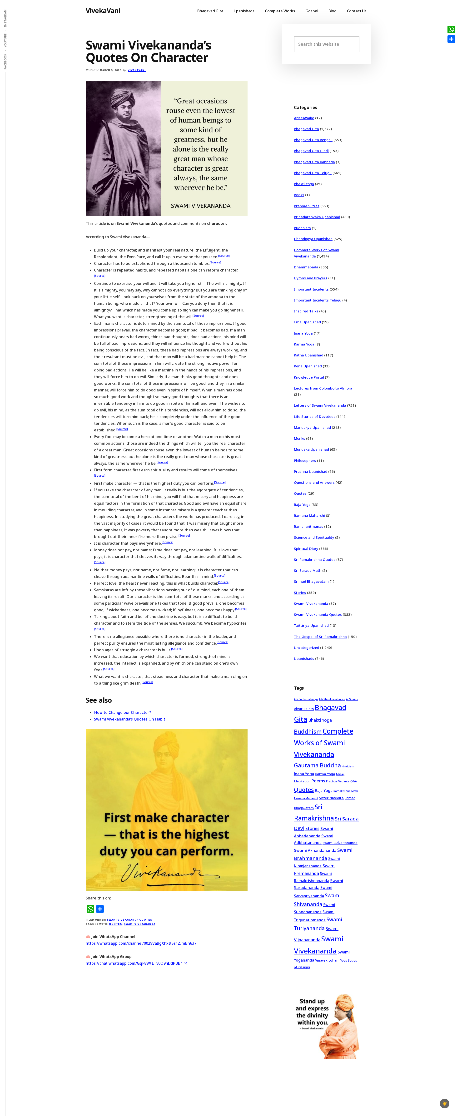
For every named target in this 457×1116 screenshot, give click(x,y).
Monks (299, 438)
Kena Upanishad (308, 366)
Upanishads (304, 658)
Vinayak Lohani (327, 960)
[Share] (451, 39)
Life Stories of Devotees (314, 416)
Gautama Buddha (317, 765)
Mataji (340, 774)
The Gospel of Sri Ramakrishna (320, 636)
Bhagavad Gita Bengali (313, 139)
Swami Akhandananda (315, 850)
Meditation (302, 781)
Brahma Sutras (306, 205)
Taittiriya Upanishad (311, 625)
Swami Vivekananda (139, 924)
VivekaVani (103, 10)
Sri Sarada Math (307, 570)
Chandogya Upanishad (313, 238)
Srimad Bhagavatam (311, 581)
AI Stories (352, 699)
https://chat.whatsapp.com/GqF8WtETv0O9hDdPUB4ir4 (136, 963)
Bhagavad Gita (306, 128)
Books (299, 194)
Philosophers (305, 460)
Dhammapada (306, 267)
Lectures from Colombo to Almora (323, 388)
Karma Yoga (304, 344)
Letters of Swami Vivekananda (320, 405)
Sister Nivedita (331, 797)
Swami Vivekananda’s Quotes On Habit (129, 719)
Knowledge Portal (309, 377)
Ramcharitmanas (308, 526)
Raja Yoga (302, 504)
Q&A (353, 781)
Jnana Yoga (303, 333)
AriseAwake (304, 117)
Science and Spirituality (314, 537)
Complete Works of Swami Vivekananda (323, 742)
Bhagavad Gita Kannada (314, 161)
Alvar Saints (304, 708)
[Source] (224, 256)
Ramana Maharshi (309, 515)
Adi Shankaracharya (332, 699)
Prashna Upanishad (310, 471)
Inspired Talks (306, 311)
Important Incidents (311, 289)
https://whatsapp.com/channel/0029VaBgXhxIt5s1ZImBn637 (141, 943)
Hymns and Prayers (310, 278)
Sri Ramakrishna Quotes (314, 559)
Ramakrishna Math (345, 791)
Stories (300, 592)
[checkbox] (444, 1103)
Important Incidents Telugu (317, 300)
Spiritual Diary (306, 548)
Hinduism (348, 766)
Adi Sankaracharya (306, 699)
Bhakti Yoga (304, 183)
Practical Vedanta (337, 781)
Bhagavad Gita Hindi (311, 150)
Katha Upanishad (308, 355)
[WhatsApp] (451, 29)
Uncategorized (306, 647)
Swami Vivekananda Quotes (129, 919)
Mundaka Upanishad (311, 449)
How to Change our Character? (122, 712)
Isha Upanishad (307, 322)
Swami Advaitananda (340, 842)
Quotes (115, 924)
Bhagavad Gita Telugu (313, 172)
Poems (318, 781)
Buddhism (302, 227)
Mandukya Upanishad (312, 427)
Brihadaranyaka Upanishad (317, 216)
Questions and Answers (314, 482)
